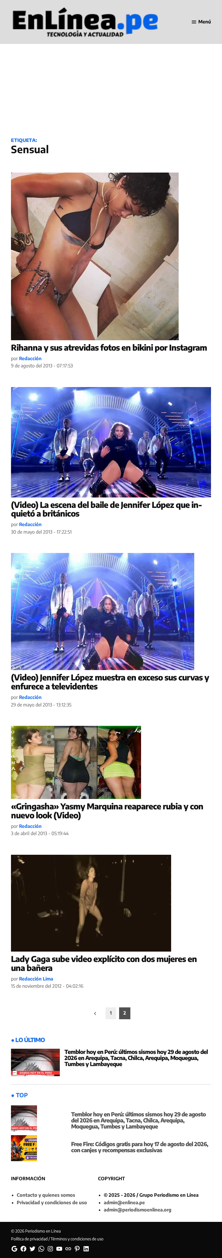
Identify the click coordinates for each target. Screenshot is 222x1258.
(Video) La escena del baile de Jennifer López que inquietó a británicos (106, 509)
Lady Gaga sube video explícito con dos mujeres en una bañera (104, 963)
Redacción (30, 358)
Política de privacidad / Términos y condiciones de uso (57, 1238)
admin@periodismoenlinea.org (137, 1210)
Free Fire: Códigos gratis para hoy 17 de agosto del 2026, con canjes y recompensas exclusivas (139, 1146)
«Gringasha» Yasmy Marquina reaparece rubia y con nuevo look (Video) (107, 810)
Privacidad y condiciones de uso (52, 1202)
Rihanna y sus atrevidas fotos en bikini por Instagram (109, 347)
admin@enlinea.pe (124, 1202)
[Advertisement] (111, 85)
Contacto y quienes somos (46, 1195)
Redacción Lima (36, 979)
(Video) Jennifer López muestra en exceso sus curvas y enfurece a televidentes (110, 681)
